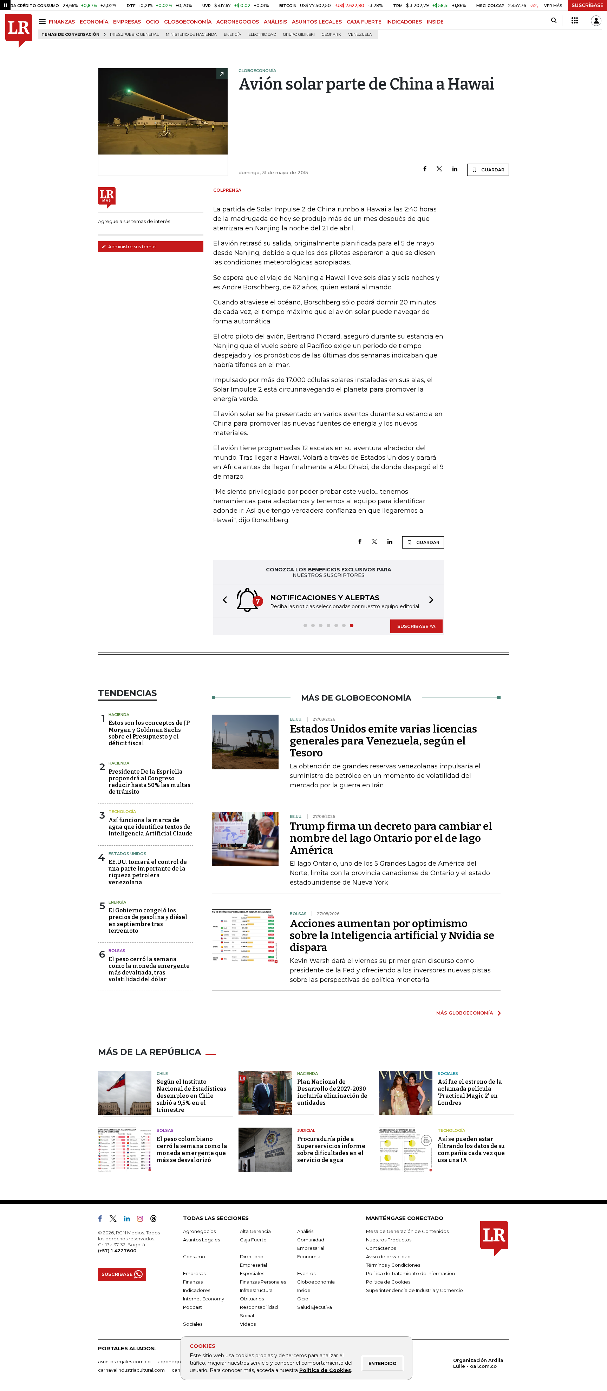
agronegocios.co (177, 1361)
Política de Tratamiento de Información (410, 1273)
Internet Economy (203, 1298)
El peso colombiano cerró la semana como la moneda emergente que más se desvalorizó (192, 1149)
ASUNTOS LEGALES (317, 22)
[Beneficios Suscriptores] (574, 21)
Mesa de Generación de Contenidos (407, 1231)
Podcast (192, 1307)
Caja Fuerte (253, 1239)
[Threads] (156, 1220)
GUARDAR (492, 169)
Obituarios (252, 1298)
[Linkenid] (130, 1220)
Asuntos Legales (201, 1239)
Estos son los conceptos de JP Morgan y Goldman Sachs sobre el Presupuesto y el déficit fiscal (149, 733)
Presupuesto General (134, 34)
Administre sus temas (131, 246)
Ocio (302, 1298)
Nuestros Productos (388, 1239)
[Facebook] (424, 169)
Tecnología (122, 811)
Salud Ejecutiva (314, 1307)
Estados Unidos (127, 853)
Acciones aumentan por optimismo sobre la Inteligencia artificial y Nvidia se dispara (392, 935)
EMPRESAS (127, 22)
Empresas (194, 1273)
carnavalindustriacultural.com (131, 1370)
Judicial (306, 1130)
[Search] (554, 20)
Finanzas (193, 1282)
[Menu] (43, 21)
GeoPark (331, 34)
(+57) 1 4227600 (117, 1250)
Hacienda (119, 714)
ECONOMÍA (94, 22)
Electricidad (262, 34)
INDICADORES (404, 22)
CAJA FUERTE (364, 22)
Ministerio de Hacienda (191, 34)
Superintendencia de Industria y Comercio (414, 1290)
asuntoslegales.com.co (124, 1361)
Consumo (194, 1256)
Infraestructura (256, 1290)
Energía (232, 34)
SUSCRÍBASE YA (416, 626)
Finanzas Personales (263, 1282)
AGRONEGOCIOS (237, 22)
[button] (222, 600)
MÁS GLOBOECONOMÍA (464, 1013)
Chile (162, 1073)
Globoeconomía (316, 1282)
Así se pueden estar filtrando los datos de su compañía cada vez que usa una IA (471, 1149)
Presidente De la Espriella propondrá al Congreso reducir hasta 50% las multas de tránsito (149, 781)
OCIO (152, 22)
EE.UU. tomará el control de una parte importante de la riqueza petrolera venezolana (148, 872)
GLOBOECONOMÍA (187, 22)
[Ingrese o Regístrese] (596, 20)
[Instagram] (143, 1220)
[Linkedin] (454, 169)
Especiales (252, 1273)
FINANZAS (62, 22)
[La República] (18, 31)
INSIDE (435, 22)
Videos (248, 1324)
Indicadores (196, 1290)
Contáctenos (381, 1248)
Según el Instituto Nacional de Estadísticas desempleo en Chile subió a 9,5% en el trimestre (191, 1095)
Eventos (306, 1273)
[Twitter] (439, 169)
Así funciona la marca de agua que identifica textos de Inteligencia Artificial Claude (150, 827)
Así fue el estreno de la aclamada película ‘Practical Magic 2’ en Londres (470, 1092)
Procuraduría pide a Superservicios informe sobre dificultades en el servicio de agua (331, 1149)
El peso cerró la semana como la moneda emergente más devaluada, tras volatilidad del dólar (149, 969)
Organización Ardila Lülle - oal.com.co (478, 1363)
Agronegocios (199, 1231)
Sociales (448, 1073)
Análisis (305, 1231)
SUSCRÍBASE (587, 5)
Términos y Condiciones (393, 1265)
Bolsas (117, 950)
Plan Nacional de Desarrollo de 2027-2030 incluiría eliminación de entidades (332, 1092)
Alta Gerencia (255, 1231)
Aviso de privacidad (388, 1256)
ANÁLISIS (275, 22)
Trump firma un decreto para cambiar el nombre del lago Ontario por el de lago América (391, 838)
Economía (308, 1256)
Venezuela (360, 34)
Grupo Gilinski (299, 34)
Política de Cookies (325, 1370)
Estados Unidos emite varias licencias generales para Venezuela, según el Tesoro (383, 741)
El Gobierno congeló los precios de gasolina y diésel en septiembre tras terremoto (148, 920)
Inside (304, 1290)
